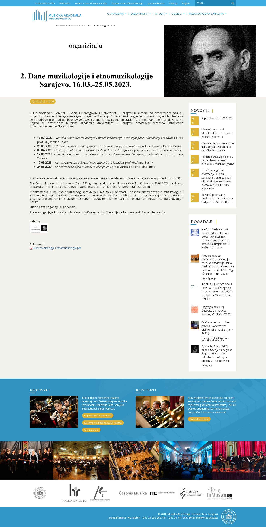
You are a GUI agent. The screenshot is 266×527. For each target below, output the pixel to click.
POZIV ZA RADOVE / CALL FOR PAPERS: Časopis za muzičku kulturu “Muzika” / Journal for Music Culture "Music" (217, 291)
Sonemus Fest (91, 429)
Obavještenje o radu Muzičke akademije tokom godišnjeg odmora (216, 133)
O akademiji (115, 13)
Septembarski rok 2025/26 (216, 118)
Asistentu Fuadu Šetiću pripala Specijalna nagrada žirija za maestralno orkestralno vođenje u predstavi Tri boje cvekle (217, 353)
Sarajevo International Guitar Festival (103, 422)
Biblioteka (64, 3)
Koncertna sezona (199, 419)
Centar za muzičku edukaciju (127, 3)
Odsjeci (177, 13)
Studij (160, 13)
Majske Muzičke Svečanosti (97, 415)
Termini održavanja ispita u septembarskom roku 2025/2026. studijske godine (217, 160)
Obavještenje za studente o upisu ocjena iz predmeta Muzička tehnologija (217, 146)
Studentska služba (44, 3)
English (186, 3)
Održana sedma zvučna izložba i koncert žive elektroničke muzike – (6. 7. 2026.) (217, 328)
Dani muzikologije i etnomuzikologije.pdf (57, 248)
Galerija (173, 3)
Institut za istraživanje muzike (91, 3)
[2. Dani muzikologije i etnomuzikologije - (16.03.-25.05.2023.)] (39, 228)
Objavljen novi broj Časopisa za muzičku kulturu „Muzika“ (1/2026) (216, 310)
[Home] (57, 15)
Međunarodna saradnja (206, 13)
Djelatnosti (140, 13)
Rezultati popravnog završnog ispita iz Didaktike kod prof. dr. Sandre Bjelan (217, 198)
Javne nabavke (156, 3)
